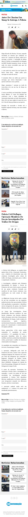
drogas (7, 401)
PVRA (23, 401)
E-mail (3, 154)
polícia (8, 118)
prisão (12, 118)
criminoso (15, 116)
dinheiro (4, 401)
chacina (11, 116)
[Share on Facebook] (9, 27)
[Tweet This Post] (12, 27)
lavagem (12, 401)
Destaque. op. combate (19, 399)
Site (3, 160)
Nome (3, 147)
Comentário (5, 129)
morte (3, 118)
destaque (21, 116)
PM (6, 118)
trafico (3, 402)
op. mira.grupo (17, 401)
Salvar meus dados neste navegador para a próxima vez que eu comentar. (14, 167)
